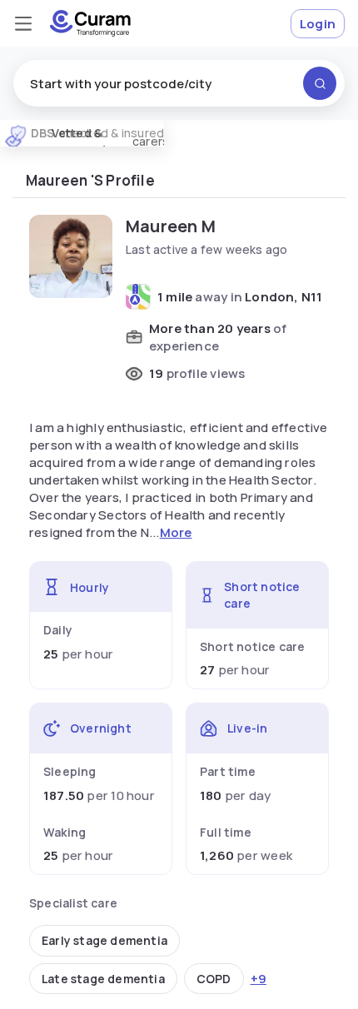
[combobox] (179, 83)
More (176, 532)
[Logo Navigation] (90, 23)
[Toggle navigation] (23, 23)
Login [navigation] (318, 23)
